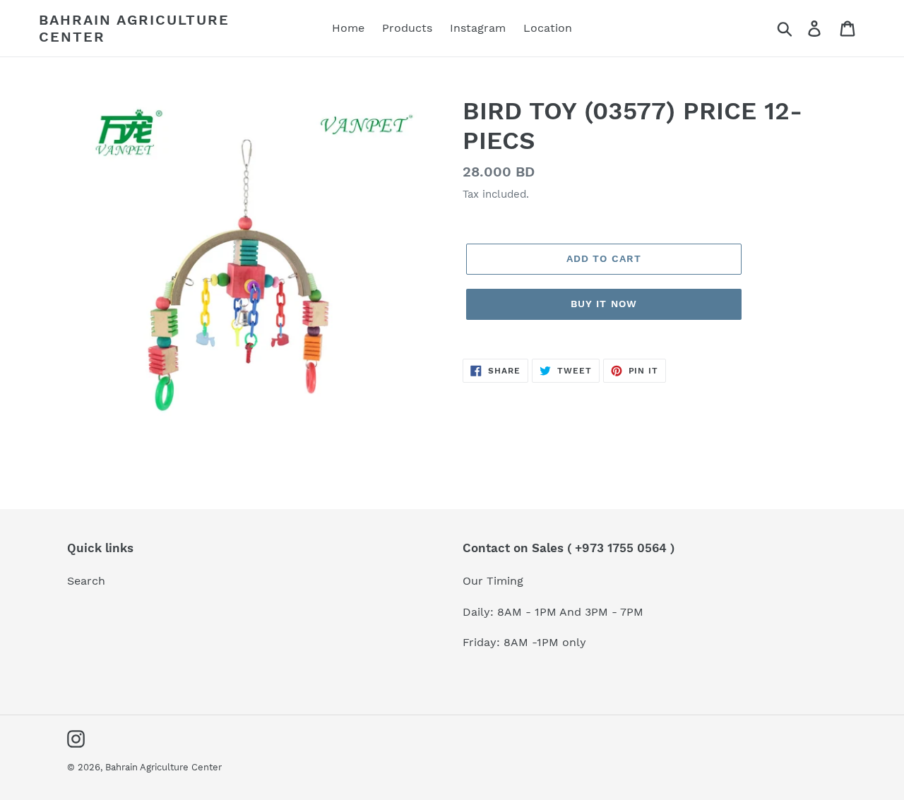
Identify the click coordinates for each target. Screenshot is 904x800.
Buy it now (604, 303)
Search (86, 580)
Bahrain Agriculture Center (134, 28)
